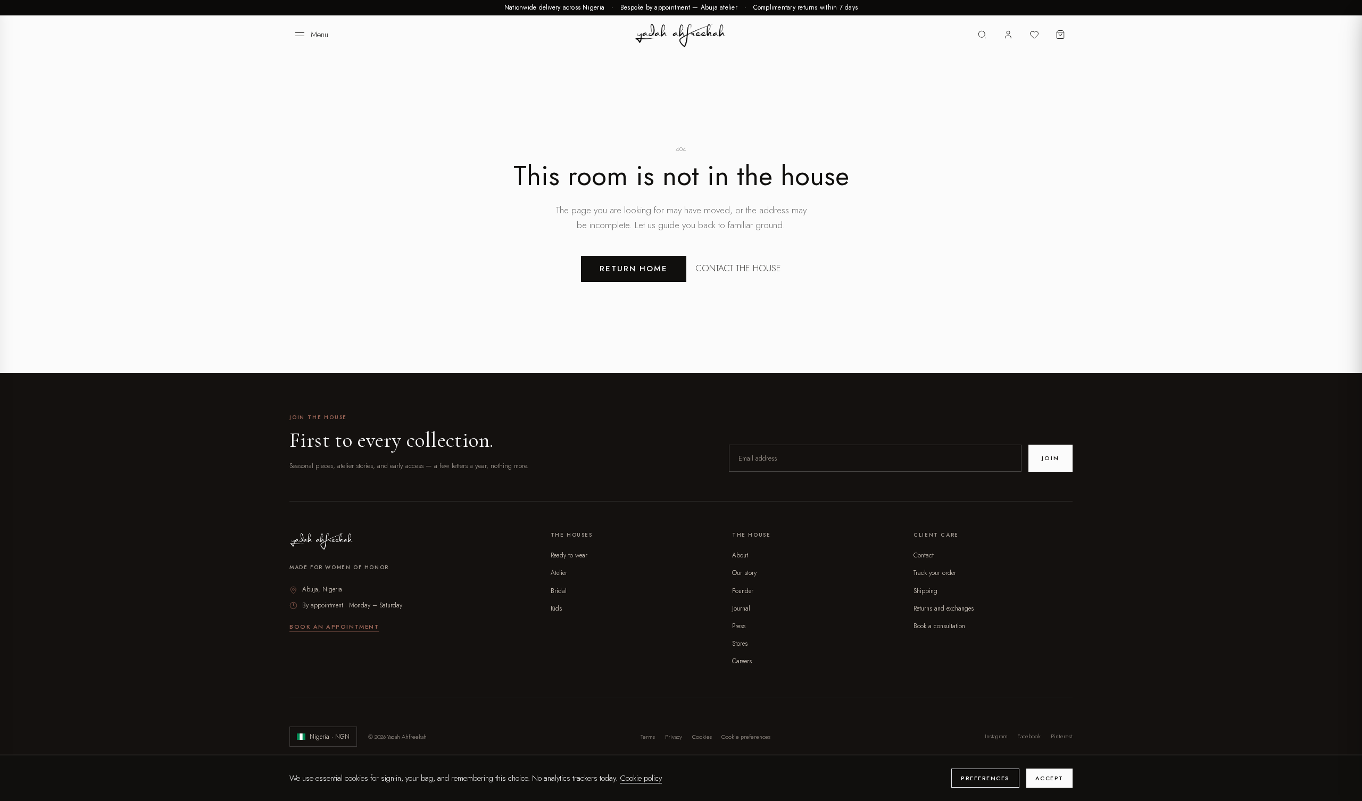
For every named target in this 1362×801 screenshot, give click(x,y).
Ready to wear (569, 555)
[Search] (982, 34)
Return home (634, 268)
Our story (744, 573)
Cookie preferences (745, 736)
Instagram (996, 736)
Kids (556, 608)
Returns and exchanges (943, 608)
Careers (742, 661)
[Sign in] (1008, 34)
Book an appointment (334, 626)
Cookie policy (641, 778)
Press (738, 626)
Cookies (702, 736)
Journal (741, 608)
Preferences (985, 778)
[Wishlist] (1034, 34)
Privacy (673, 736)
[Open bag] (1060, 34)
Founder (742, 591)
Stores (740, 643)
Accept (1049, 778)
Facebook (1029, 736)
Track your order (934, 573)
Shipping (925, 591)
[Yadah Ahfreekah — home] (681, 34)
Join (1050, 458)
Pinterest (1062, 736)
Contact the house (738, 268)
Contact (923, 555)
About (740, 555)
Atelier (559, 573)
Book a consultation (939, 626)
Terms (648, 736)
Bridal (559, 591)
